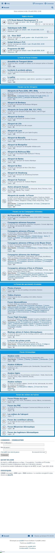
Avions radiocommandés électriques (30, 305)
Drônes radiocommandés (17, 308)
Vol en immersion (23, 312)
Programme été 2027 (16, 49)
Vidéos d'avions (14, 295)
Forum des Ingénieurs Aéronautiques (23, 432)
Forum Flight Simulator (17, 317)
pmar (23, 22)
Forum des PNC (14, 406)
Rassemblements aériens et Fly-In (30, 344)
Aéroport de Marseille (16, 138)
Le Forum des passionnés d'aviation (27, 284)
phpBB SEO (32, 546)
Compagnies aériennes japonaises (19, 276)
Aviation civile (13, 356)
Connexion (5, 440)
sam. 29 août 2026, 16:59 (36, 44)
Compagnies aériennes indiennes (34, 274)
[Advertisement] (27, 504)
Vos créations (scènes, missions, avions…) (22, 325)
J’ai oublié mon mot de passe (10, 452)
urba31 (24, 29)
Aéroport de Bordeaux (17, 103)
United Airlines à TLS (16, 42)
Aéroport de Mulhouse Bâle (19, 152)
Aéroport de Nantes (15, 159)
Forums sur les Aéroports (27, 87)
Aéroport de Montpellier (17, 145)
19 (47, 24)
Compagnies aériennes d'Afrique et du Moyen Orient (29, 243)
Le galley (11, 77)
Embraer (35, 359)
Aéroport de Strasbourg (17, 173)
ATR (52, 359)
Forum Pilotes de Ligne (17, 399)
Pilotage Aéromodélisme (39, 312)
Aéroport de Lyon (15, 131)
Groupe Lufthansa (25, 236)
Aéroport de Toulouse (16, 180)
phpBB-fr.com (31, 543)
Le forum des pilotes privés (19, 341)
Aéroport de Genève (16, 117)
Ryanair (17, 237)
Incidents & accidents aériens (20, 70)
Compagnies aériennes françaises (22, 223)
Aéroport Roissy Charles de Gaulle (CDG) (32, 96)
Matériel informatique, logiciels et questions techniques (31, 323)
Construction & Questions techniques (20, 310)
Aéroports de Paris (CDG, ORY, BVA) (23, 91)
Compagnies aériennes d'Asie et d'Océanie (25, 268)
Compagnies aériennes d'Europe (21, 231)
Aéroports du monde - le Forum (21, 195)
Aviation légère (14, 373)
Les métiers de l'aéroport (18, 414)
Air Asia (34, 276)
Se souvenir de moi (38, 452)
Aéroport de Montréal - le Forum (29, 203)
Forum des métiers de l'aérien (27, 395)
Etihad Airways (32, 248)
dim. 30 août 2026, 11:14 (36, 29)
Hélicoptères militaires (26, 387)
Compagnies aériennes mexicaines (30, 261)
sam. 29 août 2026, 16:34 (36, 50)
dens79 (10, 475)
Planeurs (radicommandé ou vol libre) (41, 307)
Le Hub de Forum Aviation (27, 58)
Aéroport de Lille (14, 124)
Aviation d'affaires (15, 365)
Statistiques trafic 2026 (17, 28)
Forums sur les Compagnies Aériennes (27, 212)
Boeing (28, 359)
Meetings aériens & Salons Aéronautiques (25, 332)
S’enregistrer (18, 440)
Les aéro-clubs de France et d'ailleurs (31, 345)
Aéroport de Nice (14, 166)
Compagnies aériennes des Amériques (24, 255)
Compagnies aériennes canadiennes (31, 259)
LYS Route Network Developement (22, 20)
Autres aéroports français (18, 187)
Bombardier (44, 359)
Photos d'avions (14, 288)
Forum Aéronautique (27, 352)
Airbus (21, 359)
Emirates (22, 248)
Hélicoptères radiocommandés (38, 308)
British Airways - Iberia (40, 236)
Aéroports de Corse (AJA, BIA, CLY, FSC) (24, 110)
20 (49, 24)
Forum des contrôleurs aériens (20, 420)
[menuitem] (7, 3)
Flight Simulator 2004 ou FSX (28, 320)
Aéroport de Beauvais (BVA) (34, 97)
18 (44, 24)
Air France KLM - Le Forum (19, 215)
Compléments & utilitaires (31, 322)
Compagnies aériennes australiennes (31, 273)
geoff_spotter (26, 37)
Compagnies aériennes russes (32, 237)
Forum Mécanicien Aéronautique (21, 427)
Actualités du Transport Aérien (20, 62)
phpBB (21, 540)
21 (52, 24)
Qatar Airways (43, 248)
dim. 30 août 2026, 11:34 (34, 22)
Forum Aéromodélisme (17, 302)
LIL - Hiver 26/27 (14, 36)
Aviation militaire (15, 382)
